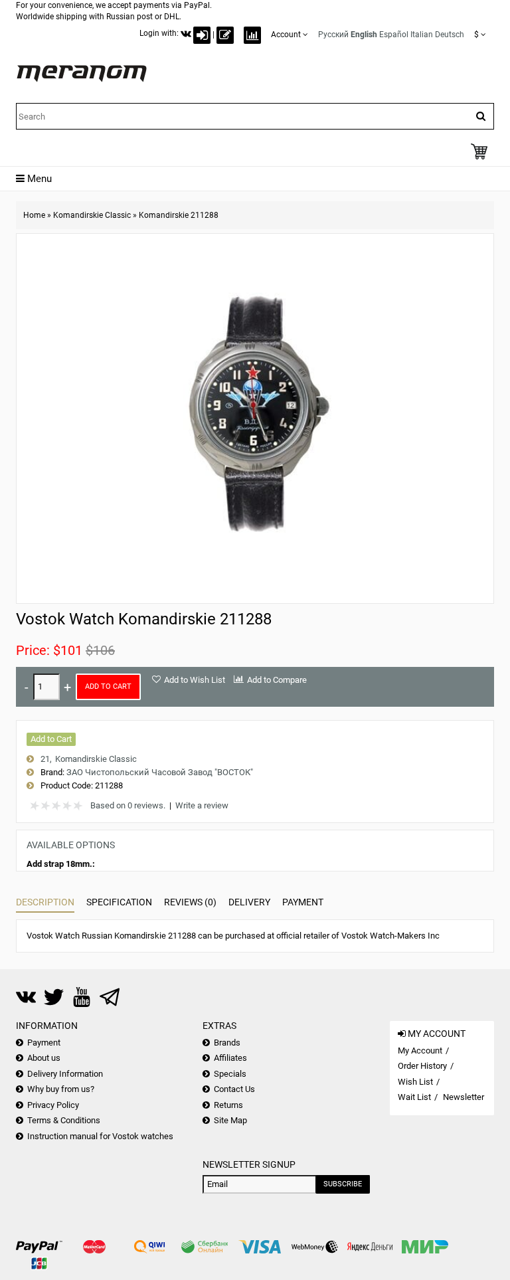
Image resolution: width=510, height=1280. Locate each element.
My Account (420, 1050)
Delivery (249, 902)
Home (34, 215)
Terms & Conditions (63, 1120)
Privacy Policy (53, 1105)
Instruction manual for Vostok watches (100, 1136)
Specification (119, 902)
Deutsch (449, 34)
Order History (422, 1066)
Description (45, 902)
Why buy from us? (60, 1089)
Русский (333, 34)
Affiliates (230, 1058)
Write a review (201, 805)
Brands (227, 1043)
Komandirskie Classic (92, 215)
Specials (230, 1074)
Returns (228, 1105)
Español (393, 34)
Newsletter (463, 1097)
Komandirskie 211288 (178, 215)
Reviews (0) (190, 902)
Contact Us (234, 1089)
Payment (302, 902)
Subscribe (342, 1184)
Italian (421, 34)
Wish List (415, 1082)
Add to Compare (277, 680)
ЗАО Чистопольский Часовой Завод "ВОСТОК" (159, 772)
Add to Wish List (194, 680)
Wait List (414, 1097)
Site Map (230, 1120)
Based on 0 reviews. (127, 805)
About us (43, 1058)
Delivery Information (65, 1074)
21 (45, 759)
